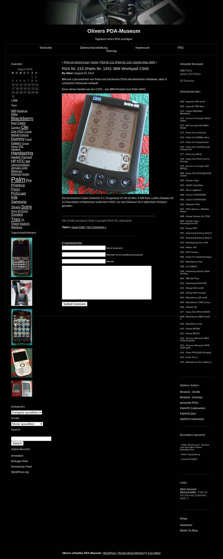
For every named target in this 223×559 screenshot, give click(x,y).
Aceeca (22, 111)
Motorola (16, 174)
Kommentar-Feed (21, 466)
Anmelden (17, 455)
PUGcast (18, 193)
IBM (27, 161)
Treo (15, 219)
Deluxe (24, 135)
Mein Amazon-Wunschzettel (188, 491)
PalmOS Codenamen (192, 408)
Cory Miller (154, 553)
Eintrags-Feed (19, 461)
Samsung (18, 202)
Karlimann (186, 525)
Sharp (15, 207)
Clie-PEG (17, 131)
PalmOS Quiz (188, 413)
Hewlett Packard (21, 157)
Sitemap (111, 51)
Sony (26, 206)
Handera (15, 149)
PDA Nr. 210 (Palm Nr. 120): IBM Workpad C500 (105, 68)
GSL (21, 146)
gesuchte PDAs (189, 402)
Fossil (28, 139)
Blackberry (22, 118)
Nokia (25, 174)
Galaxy (16, 143)
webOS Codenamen (192, 419)
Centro (15, 127)
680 (13, 111)
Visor (15, 224)
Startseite (46, 47)
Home (94, 62)
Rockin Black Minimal (131, 553)
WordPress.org (20, 472)
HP (13, 161)
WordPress (109, 553)
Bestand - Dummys (191, 397)
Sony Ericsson (19, 211)
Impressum (142, 47)
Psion (15, 189)
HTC (21, 161)
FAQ (180, 47)
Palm (18, 179)
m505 (24, 168)
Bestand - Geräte (190, 391)
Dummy (18, 139)
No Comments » (96, 227)
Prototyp (18, 185)
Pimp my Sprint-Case (76, 62)
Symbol (17, 214)
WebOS (25, 224)
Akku (14, 114)
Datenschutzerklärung (93, 47)
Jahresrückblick (20, 164)
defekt (15, 135)
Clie (24, 127)
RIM (14, 197)
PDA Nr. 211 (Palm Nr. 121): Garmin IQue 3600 (127, 62)
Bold (14, 123)
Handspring (22, 153)
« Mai (14, 100)
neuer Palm (78, 227)
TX (22, 219)
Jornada (16, 167)
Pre (29, 180)
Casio (21, 123)
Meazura (16, 171)
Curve (28, 131)
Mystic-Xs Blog (189, 530)
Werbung (16, 227)
